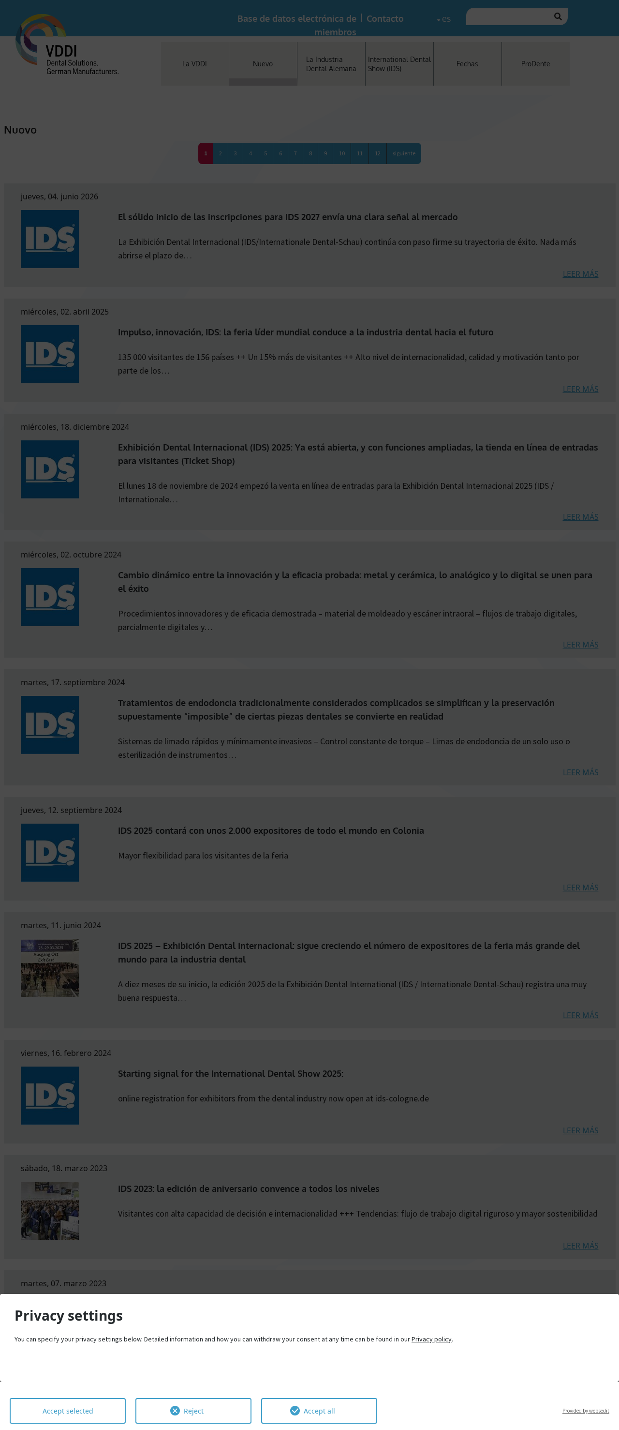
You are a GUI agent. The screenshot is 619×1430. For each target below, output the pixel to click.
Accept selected (68, 1410)
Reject (194, 1410)
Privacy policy (432, 1339)
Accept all (319, 1410)
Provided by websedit (585, 1410)
